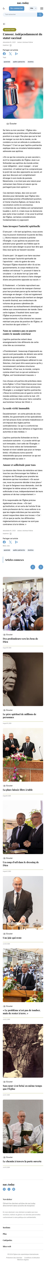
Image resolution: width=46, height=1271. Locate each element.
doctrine (30, 62)
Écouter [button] (13, 124)
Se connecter (16, 8)
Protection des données (14, 1258)
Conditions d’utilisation (32, 1258)
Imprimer (6, 45)
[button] (8, 634)
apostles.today (9, 29)
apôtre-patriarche (19, 62)
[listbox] (33, 8)
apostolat (7, 62)
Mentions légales (23, 1260)
